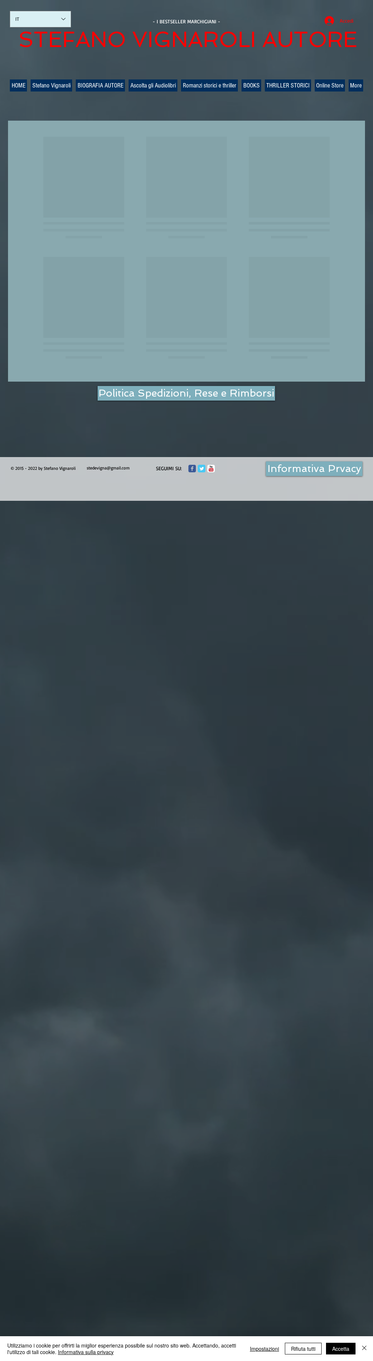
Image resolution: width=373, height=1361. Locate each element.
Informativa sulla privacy (86, 1352)
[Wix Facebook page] (192, 468)
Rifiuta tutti (303, 1348)
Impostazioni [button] (264, 1348)
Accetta (340, 1348)
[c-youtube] (211, 468)
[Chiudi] (364, 1348)
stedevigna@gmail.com (108, 468)
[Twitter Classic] (201, 468)
